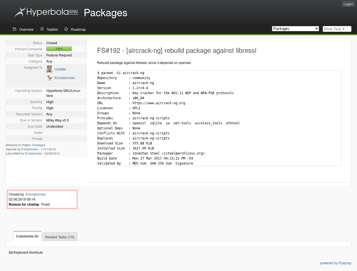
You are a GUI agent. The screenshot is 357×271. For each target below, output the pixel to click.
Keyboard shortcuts (28, 252)
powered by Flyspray (335, 262)
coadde (60, 68)
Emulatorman (65, 77)
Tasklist (52, 29)
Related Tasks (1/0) (59, 236)
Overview (26, 29)
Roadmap (78, 29)
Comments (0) (27, 236)
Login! (348, 3)
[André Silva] (49, 79)
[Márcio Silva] (49, 70)
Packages (38, 145)
